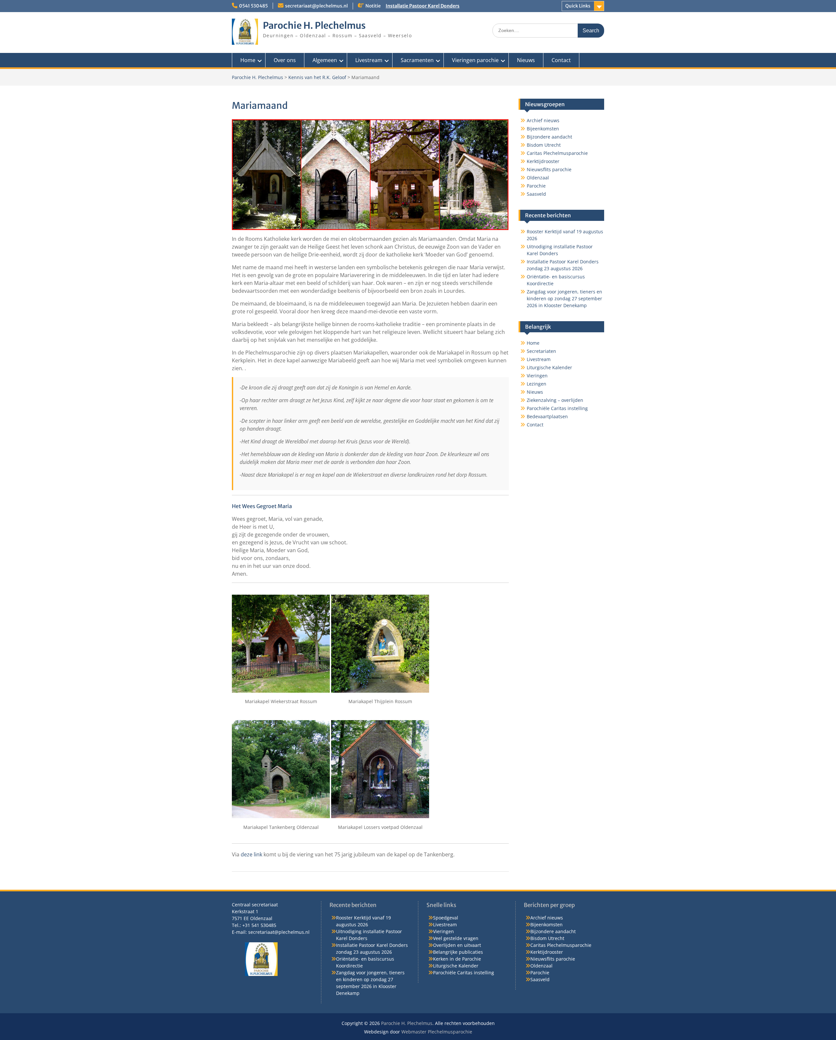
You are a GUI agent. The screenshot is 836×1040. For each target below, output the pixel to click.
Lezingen (536, 384)
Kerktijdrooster (543, 161)
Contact (561, 60)
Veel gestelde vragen (455, 938)
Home (247, 60)
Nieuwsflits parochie (549, 169)
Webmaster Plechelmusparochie (436, 1032)
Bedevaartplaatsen (547, 416)
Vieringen (537, 375)
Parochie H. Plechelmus (314, 25)
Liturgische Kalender (549, 367)
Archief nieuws (543, 120)
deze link (251, 854)
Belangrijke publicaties (458, 952)
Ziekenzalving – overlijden (555, 400)
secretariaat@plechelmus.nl (316, 6)
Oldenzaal (538, 177)
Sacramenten (417, 60)
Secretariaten (541, 351)
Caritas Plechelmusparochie (557, 153)
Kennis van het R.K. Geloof (317, 77)
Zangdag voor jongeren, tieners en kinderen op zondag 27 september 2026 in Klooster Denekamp (564, 298)
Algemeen (325, 60)
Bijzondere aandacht (549, 137)
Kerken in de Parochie (457, 959)
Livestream (368, 60)
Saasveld (536, 194)
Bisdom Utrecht (544, 145)
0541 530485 (253, 6)
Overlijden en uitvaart (457, 945)
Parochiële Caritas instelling (557, 408)
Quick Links (577, 6)
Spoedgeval (445, 918)
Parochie (536, 186)
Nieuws (526, 60)
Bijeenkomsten (543, 128)
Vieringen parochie (475, 60)
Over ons (285, 60)
